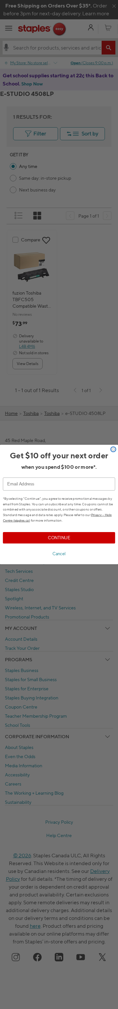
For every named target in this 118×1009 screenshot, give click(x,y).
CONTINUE (59, 537)
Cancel (59, 553)
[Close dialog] (113, 449)
